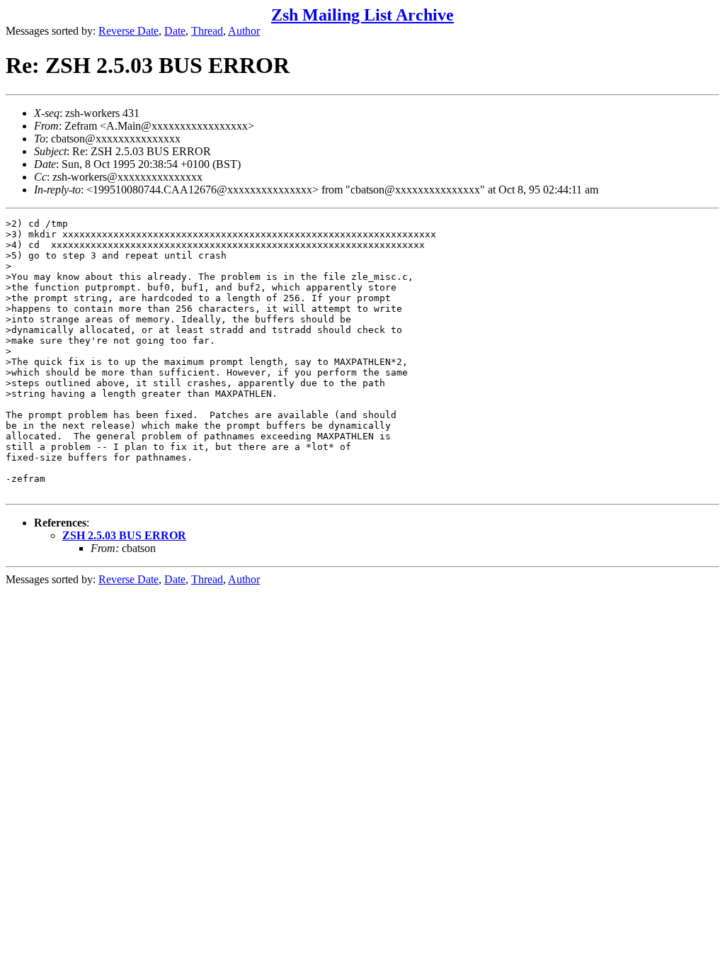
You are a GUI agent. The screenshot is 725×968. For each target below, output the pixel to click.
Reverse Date (128, 31)
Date (174, 31)
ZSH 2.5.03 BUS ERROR (124, 535)
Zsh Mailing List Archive (362, 15)
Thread (207, 31)
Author (244, 31)
